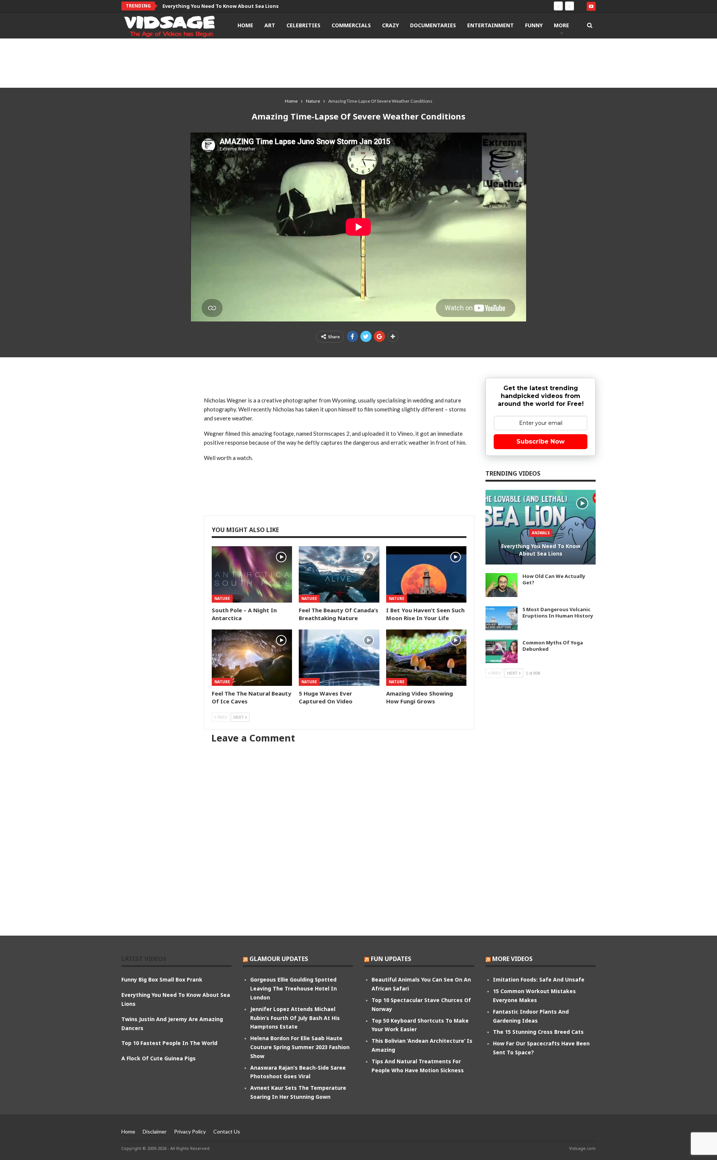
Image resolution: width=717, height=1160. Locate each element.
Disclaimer (155, 1131)
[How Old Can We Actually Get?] (501, 585)
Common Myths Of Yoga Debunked (552, 645)
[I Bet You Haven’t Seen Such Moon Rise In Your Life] (426, 574)
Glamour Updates (278, 959)
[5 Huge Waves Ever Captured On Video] (339, 657)
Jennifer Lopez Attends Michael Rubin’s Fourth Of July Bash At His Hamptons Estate (295, 1017)
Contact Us (226, 1131)
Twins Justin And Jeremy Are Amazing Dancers (219, 6)
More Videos (512, 959)
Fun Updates (391, 959)
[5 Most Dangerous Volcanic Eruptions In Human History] (501, 618)
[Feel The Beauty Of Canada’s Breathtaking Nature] (339, 574)
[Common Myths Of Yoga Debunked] (501, 651)
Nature (222, 598)
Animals (541, 532)
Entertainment (490, 25)
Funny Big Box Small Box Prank (161, 979)
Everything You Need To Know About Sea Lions (540, 549)
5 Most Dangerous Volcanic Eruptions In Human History (557, 612)
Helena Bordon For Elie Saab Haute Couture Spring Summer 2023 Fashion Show (300, 1047)
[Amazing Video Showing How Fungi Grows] (426, 657)
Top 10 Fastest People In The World (169, 1043)
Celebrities (303, 25)
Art (269, 25)
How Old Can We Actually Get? (553, 579)
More (561, 25)
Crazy (390, 25)
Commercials (351, 25)
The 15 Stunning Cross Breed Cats (538, 1031)
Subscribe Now (540, 441)
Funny (534, 25)
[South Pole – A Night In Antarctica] (252, 574)
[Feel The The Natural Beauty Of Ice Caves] (252, 657)
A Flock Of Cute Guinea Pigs (158, 1058)
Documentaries (433, 25)
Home (245, 25)
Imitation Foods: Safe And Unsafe (538, 979)
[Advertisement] (358, 63)
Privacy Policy (190, 1131)
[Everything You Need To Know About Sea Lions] (540, 527)
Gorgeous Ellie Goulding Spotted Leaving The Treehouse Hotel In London (293, 988)
